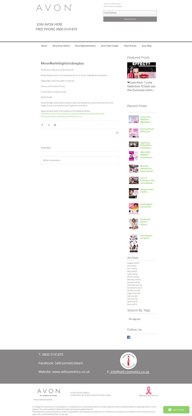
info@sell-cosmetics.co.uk (129, 372)
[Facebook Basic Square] (128, 337)
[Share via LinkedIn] (55, 125)
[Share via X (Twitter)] (48, 125)
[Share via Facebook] (42, 125)
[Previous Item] (131, 70)
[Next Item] (152, 70)
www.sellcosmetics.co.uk (71, 372)
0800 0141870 (52, 354)
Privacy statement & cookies (42, 399)
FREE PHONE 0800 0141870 (56, 29)
